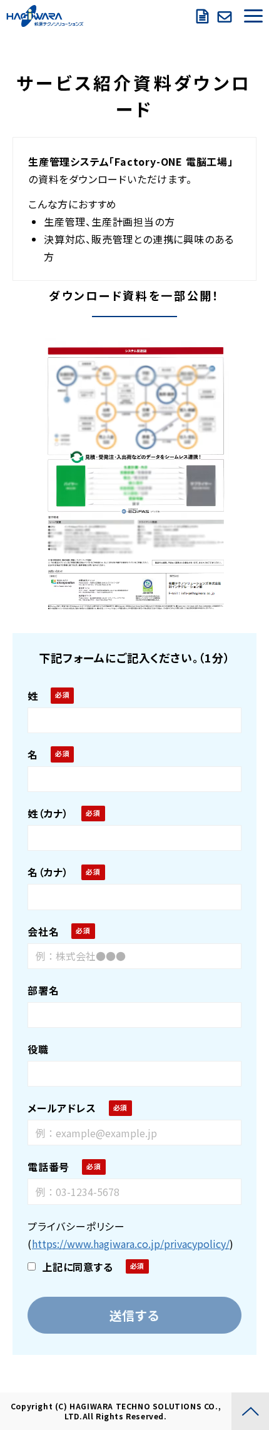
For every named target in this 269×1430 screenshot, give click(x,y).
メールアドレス (62, 1107)
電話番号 (48, 1166)
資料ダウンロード (204, 16)
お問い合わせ (226, 16)
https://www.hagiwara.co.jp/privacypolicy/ (131, 1243)
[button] (253, 16)
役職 (38, 1049)
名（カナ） (48, 872)
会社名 (43, 931)
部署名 (43, 990)
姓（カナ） (48, 813)
